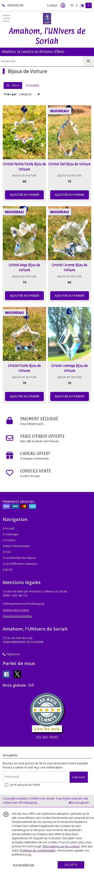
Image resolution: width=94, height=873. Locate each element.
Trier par (10, 94)
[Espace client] (62, 5)
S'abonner (78, 777)
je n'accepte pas (23, 865)
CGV (8, 552)
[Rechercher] (88, 61)
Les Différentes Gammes (21, 564)
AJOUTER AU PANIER (24, 195)
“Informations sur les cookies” (61, 846)
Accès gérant (80, 803)
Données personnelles (17, 616)
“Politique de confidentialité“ (38, 850)
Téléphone (12, 654)
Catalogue (11, 534)
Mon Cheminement (17, 546)
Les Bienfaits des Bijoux (20, 558)
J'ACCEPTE (71, 865)
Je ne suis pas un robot (25, 785)
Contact (52, 5)
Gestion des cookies (16, 610)
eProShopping (28, 803)
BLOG (9, 570)
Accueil (9, 528)
